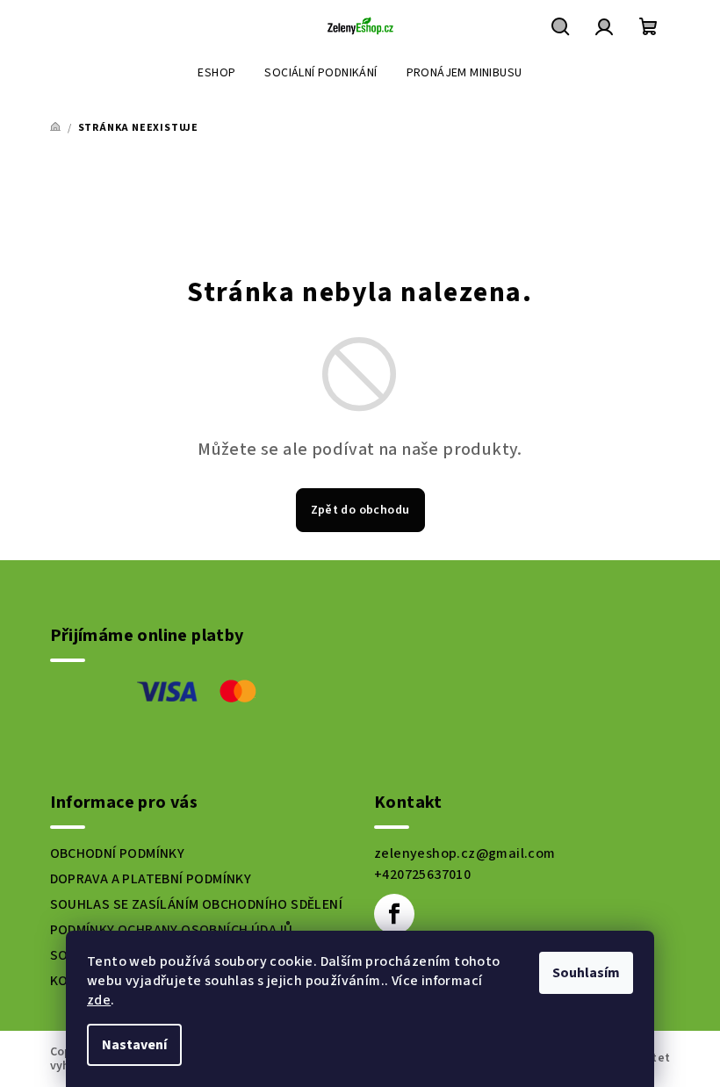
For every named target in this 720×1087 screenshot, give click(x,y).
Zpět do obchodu (360, 510)
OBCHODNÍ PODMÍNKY (117, 853)
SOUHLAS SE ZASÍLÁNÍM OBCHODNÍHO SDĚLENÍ (196, 904)
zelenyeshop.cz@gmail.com (465, 853)
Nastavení (134, 1045)
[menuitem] (216, 73)
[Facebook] (394, 914)
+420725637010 (422, 874)
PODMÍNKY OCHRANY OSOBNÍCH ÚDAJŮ (171, 929)
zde (99, 1000)
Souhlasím (586, 973)
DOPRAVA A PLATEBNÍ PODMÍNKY (151, 879)
